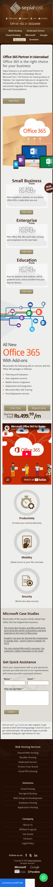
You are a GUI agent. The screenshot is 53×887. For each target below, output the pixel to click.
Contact (21, 725)
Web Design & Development (27, 798)
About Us (28, 825)
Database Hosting (28, 803)
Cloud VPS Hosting (27, 771)
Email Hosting (28, 789)
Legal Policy (28, 843)
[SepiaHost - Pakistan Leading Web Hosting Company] (26, 8)
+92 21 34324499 (29, 23)
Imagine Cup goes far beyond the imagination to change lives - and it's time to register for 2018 (26, 641)
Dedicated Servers (27, 762)
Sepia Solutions (34, 861)
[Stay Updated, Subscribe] (36, 855)
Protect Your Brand (28, 766)
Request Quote (39, 408)
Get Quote (28, 834)
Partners (27, 838)
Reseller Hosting (28, 757)
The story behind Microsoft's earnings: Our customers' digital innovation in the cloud (24, 649)
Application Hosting (28, 807)
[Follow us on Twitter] (31, 855)
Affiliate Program (28, 829)
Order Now (26, 212)
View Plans (14, 101)
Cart (34, 18)
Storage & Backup (28, 793)
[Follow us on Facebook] (26, 855)
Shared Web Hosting (27, 753)
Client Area (13, 18)
